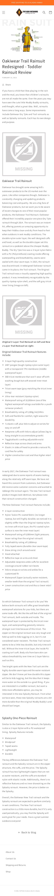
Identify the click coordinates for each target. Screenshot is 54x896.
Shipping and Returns (16, 865)
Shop (8, 871)
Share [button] (8, 84)
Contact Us (11, 858)
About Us (10, 852)
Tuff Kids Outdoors (25, 891)
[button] (3, 12)
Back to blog (28, 832)
